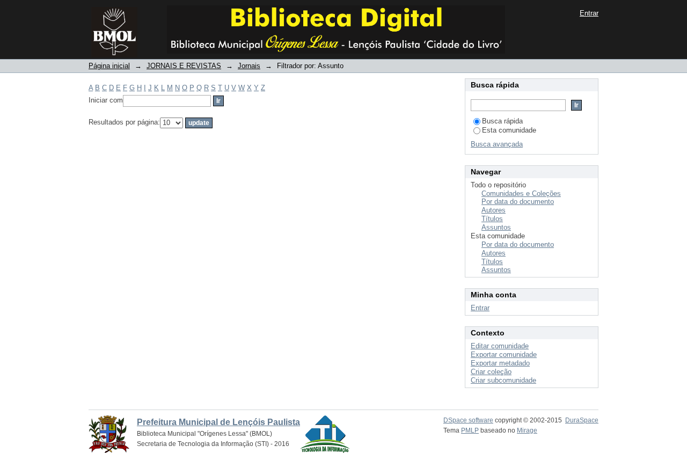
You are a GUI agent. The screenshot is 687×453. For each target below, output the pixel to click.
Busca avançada (497, 144)
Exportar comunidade (504, 354)
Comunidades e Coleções (521, 193)
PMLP (470, 430)
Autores (493, 210)
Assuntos (496, 227)
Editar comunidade (500, 346)
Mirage (527, 430)
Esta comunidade (509, 130)
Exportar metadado (500, 363)
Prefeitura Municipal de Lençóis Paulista (218, 422)
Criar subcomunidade (503, 380)
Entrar (589, 13)
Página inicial (109, 66)
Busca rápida (502, 121)
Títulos (492, 219)
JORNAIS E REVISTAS (184, 66)
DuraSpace (581, 420)
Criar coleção (491, 372)
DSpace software (468, 420)
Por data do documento (517, 202)
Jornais (249, 66)
